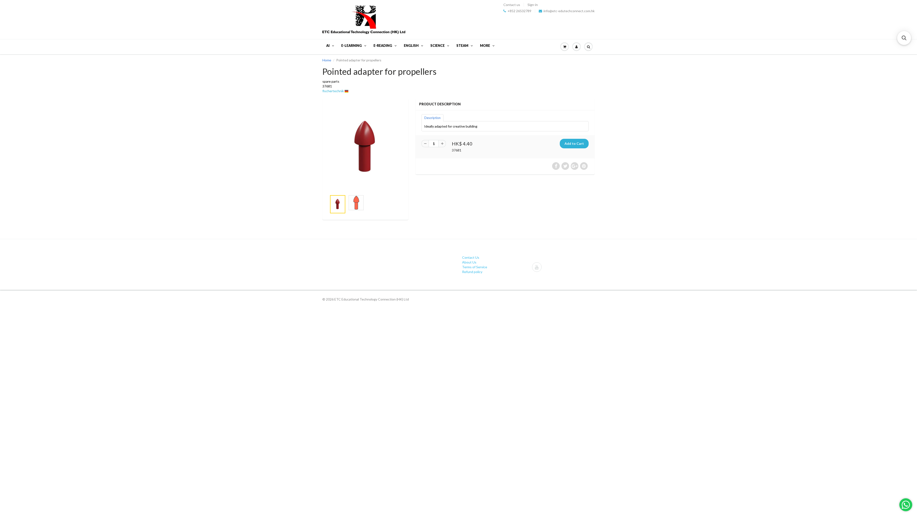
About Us (469, 262)
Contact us (511, 5)
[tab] (432, 117)
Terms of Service (474, 267)
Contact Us (470, 257)
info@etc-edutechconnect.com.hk (569, 11)
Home (326, 60)
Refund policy (472, 272)
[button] (904, 38)
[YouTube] (537, 267)
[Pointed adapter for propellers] (365, 147)
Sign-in (533, 5)
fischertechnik (333, 91)
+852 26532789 (519, 11)
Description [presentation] (432, 118)
